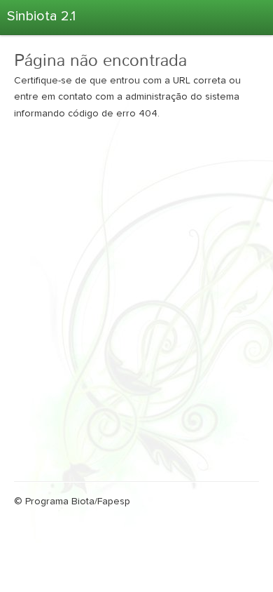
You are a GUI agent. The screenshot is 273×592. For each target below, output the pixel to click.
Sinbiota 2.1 (41, 16)
